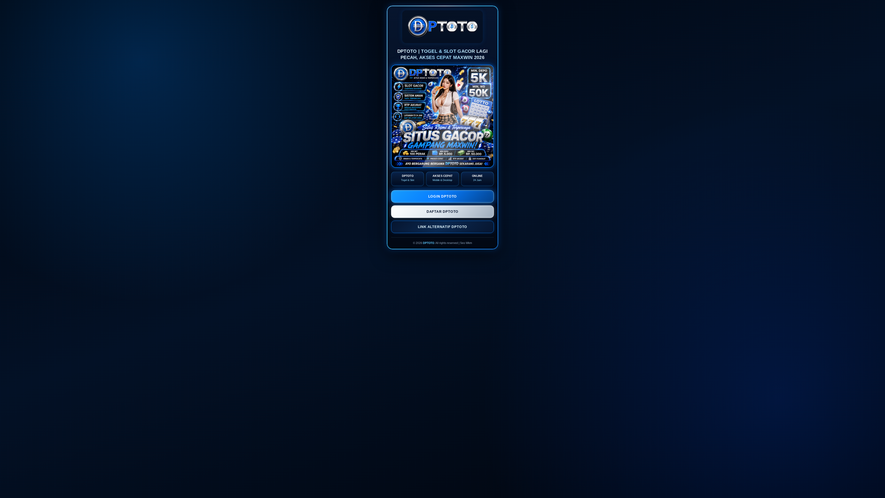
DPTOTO (428, 243)
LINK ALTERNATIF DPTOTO (442, 227)
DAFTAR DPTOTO (442, 211)
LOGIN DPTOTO (442, 196)
